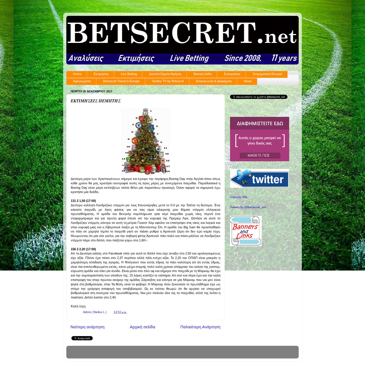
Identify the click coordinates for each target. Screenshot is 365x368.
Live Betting (129, 74)
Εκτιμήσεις (101, 74)
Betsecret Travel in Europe (121, 81)
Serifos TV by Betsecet (168, 81)
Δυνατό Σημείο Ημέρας (165, 74)
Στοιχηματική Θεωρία (267, 74)
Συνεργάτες (232, 74)
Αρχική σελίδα (142, 327)
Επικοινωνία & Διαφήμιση (214, 81)
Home (77, 74)
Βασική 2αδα (203, 74)
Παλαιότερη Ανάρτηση (200, 327)
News (248, 81)
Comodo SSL (239, 197)
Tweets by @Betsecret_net (248, 207)
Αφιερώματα (82, 81)
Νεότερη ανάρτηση (88, 327)
